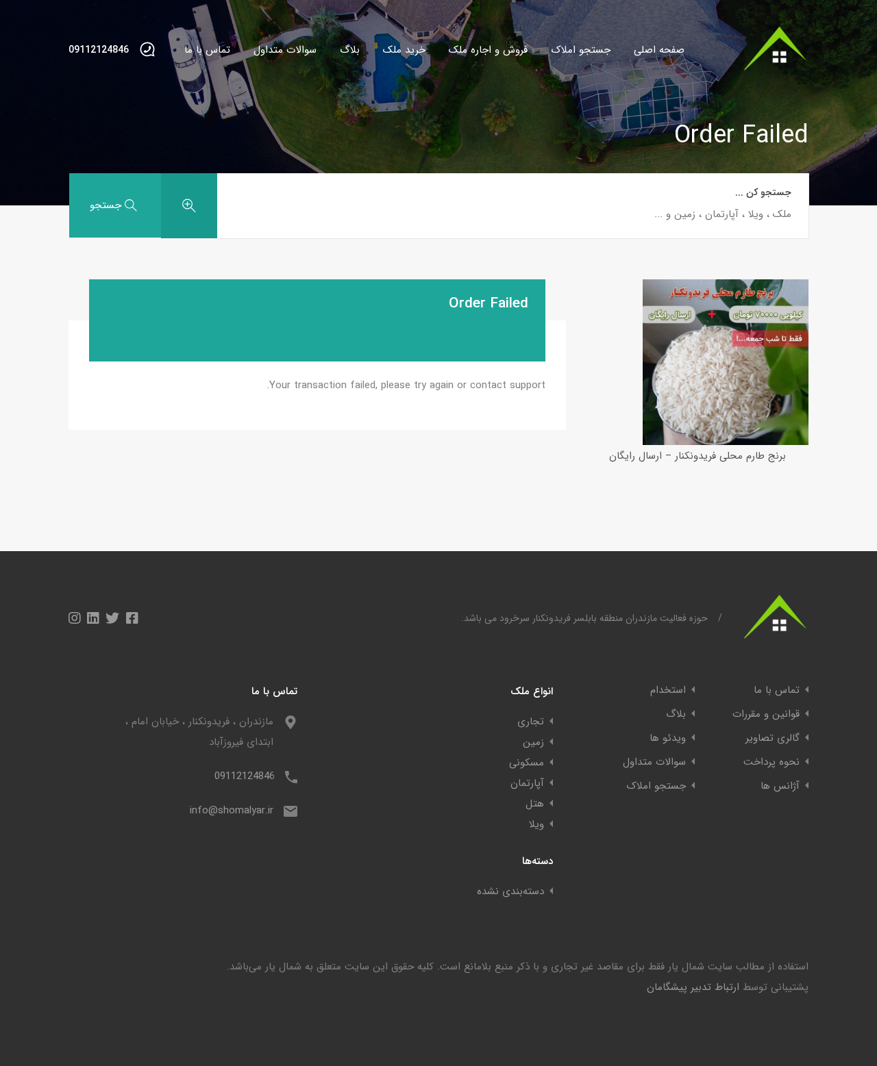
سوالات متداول (285, 50)
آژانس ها (780, 786)
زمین (533, 742)
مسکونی (526, 762)
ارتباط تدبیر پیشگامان (693, 987)
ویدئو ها (668, 738)
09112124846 (99, 50)
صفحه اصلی (659, 50)
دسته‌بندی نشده (510, 891)
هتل (535, 804)
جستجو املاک (580, 50)
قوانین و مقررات (766, 714)
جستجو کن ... (763, 193)
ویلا (536, 824)
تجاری (530, 721)
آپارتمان (527, 783)
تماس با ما (207, 50)
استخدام (668, 690)
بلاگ (350, 50)
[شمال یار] (775, 76)
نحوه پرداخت (771, 762)
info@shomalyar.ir (231, 810)
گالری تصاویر (772, 738)
